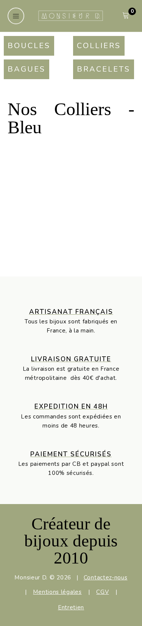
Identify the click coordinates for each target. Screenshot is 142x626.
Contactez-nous (106, 577)
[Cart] (125, 15)
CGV (102, 592)
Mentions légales (57, 592)
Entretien (71, 607)
